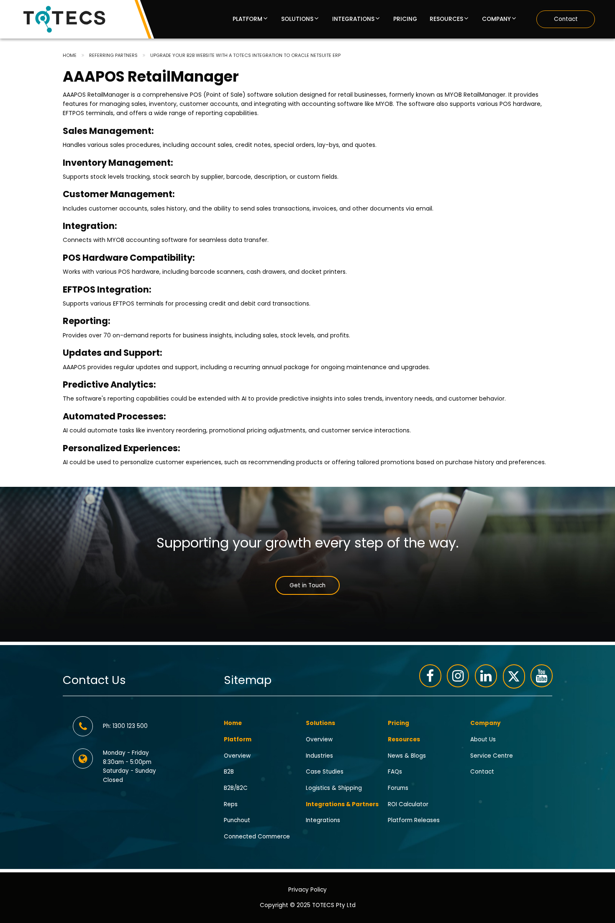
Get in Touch (307, 585)
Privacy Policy (307, 890)
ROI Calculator (408, 804)
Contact (566, 19)
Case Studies (324, 772)
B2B (229, 772)
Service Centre (491, 755)
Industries (319, 755)
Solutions (297, 19)
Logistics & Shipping (334, 788)
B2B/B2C (236, 788)
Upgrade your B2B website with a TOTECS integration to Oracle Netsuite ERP (245, 55)
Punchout (237, 820)
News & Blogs (407, 755)
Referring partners (113, 55)
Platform (247, 19)
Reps (231, 804)
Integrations (353, 19)
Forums (398, 788)
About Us (483, 739)
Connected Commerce (257, 837)
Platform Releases (414, 820)
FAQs (395, 772)
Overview (237, 755)
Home (70, 55)
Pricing (405, 19)
